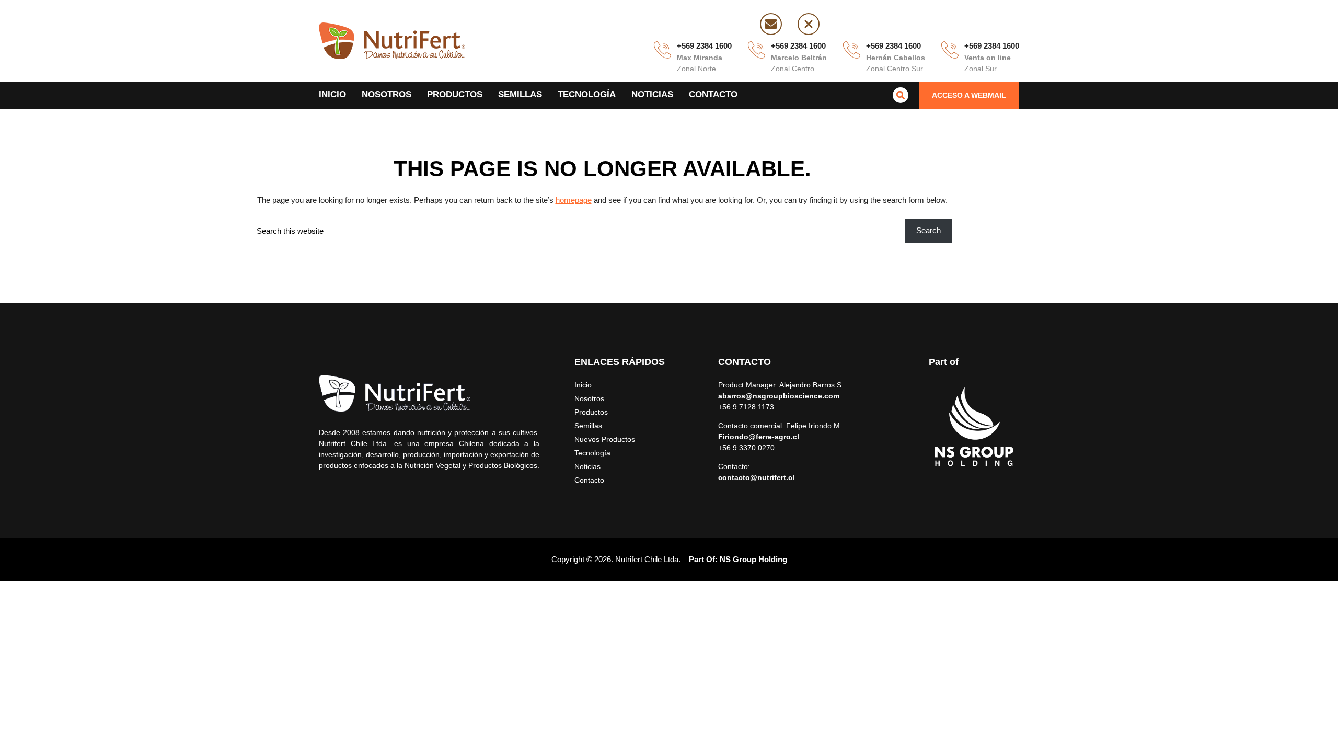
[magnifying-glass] (900, 95)
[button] (969, 95)
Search (928, 230)
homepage (574, 200)
